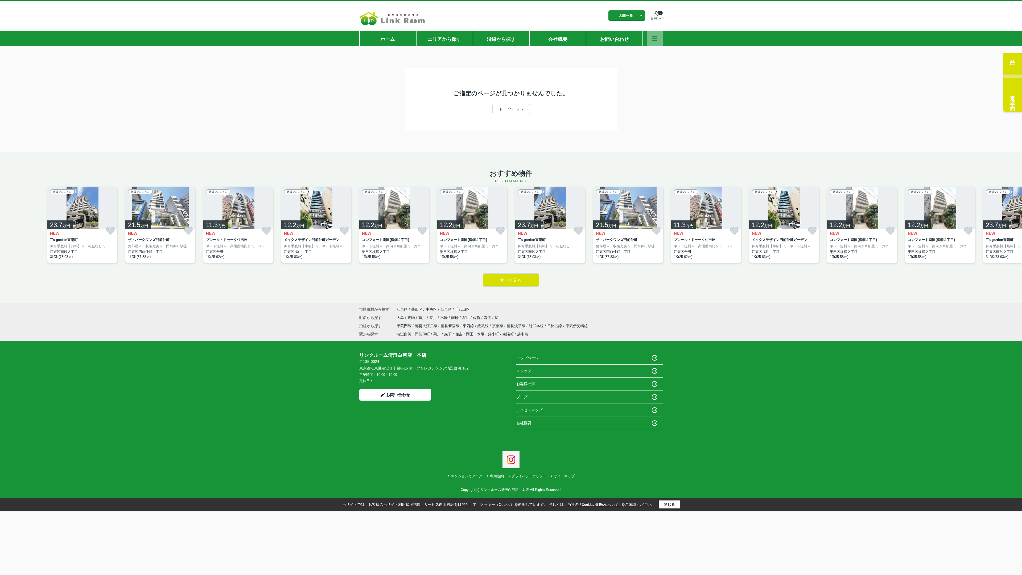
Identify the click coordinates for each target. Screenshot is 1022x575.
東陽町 (508, 334)
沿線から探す (501, 39)
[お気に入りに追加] (110, 231)
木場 (444, 317)
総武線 (483, 326)
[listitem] (394, 225)
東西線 (469, 326)
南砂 (455, 317)
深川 (466, 317)
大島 (401, 317)
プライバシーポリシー (529, 476)
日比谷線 (555, 326)
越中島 (522, 334)
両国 (469, 334)
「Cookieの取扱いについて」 (600, 505)
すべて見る (511, 280)
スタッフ (523, 371)
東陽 (411, 317)
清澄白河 (404, 334)
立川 (433, 317)
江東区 (402, 309)
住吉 (459, 334)
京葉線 (498, 326)
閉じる (669, 504)
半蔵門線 (405, 326)
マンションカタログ (466, 476)
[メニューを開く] (655, 38)
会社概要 (557, 39)
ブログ (522, 397)
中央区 (431, 309)
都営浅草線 (516, 326)
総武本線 (537, 326)
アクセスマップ (529, 410)
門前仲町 (422, 334)
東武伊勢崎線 (577, 326)
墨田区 (416, 309)
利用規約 (497, 476)
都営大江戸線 (426, 326)
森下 (488, 317)
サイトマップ (564, 476)
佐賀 (477, 317)
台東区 (446, 309)
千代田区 (462, 309)
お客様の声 (525, 384)
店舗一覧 (625, 15)
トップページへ (511, 109)
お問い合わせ (614, 39)
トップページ (527, 358)
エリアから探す (444, 39)
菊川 (422, 317)
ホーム (388, 39)
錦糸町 (493, 334)
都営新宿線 (450, 326)
